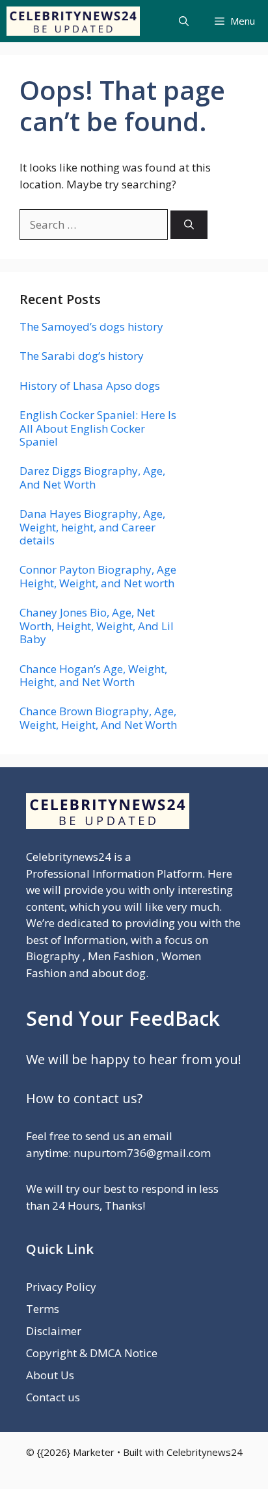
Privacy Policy (61, 1286)
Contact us (53, 1397)
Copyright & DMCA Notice (91, 1352)
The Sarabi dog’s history (82, 355)
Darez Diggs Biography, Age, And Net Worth (92, 477)
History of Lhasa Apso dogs (90, 385)
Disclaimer (53, 1330)
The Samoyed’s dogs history (91, 326)
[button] (184, 21)
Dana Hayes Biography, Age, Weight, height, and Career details (92, 527)
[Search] (189, 225)
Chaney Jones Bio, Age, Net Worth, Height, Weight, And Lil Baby (97, 625)
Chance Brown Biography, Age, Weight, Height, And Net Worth (98, 718)
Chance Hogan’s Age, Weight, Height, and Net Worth (93, 675)
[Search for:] (95, 224)
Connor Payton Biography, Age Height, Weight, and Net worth (98, 576)
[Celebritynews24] (73, 21)
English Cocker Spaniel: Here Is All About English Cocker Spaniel (98, 428)
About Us (50, 1375)
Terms (42, 1308)
